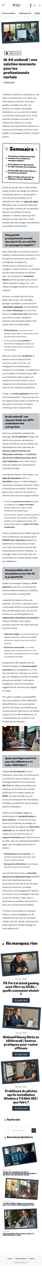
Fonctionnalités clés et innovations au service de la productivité (22, 171)
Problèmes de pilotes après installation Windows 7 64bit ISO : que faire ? (21, 1096)
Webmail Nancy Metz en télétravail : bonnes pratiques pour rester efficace (21, 1042)
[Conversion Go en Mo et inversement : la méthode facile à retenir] (20, 1218)
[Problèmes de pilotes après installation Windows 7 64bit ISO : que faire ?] (20, 1071)
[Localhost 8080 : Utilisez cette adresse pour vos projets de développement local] (21, 1189)
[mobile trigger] (4, 5)
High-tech (14, 53)
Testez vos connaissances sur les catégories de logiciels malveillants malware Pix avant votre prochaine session (20, 1173)
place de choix (31, 201)
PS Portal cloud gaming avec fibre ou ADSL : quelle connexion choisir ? (21, 988)
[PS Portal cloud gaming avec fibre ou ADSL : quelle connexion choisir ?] (20, 963)
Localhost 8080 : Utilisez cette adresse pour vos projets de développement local (18, 1204)
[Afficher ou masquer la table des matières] (35, 149)
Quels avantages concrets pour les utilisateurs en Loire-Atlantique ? (21, 177)
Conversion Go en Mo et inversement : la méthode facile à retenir (18, 1234)
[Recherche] (34, 5)
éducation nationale (13, 307)
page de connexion (11, 478)
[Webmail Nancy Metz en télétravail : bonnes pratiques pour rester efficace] (21, 1017)
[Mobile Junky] (16, 5)
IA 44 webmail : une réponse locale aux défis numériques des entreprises (22, 165)
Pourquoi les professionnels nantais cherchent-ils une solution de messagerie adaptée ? (21, 158)
